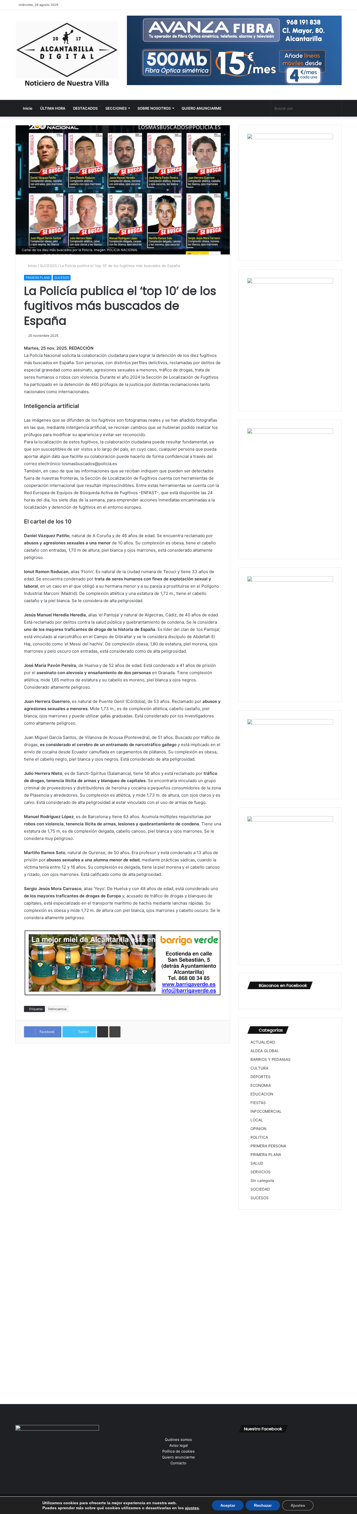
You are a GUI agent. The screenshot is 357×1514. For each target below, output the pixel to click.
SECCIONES (116, 108)
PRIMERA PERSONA (268, 1146)
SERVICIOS (260, 1172)
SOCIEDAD (260, 1189)
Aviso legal (178, 1445)
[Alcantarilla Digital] (67, 55)
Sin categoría (262, 1180)
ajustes (192, 1508)
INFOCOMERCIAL (266, 1111)
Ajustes (298, 1505)
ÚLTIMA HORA (52, 108)
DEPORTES (260, 1077)
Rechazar (263, 1505)
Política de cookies (178, 1451)
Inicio (27, 108)
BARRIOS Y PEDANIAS (270, 1059)
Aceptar (227, 1505)
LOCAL (256, 1120)
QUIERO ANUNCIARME (201, 108)
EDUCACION (261, 1094)
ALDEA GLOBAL (264, 1051)
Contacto (178, 1463)
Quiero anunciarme (178, 1457)
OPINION (258, 1128)
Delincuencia (57, 1009)
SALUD (256, 1163)
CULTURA (259, 1068)
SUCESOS (48, 265)
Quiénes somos (178, 1439)
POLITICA (259, 1137)
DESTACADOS (85, 108)
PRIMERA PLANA (38, 278)
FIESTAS (258, 1102)
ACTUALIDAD (262, 1042)
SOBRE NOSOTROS (154, 108)
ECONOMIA (260, 1085)
